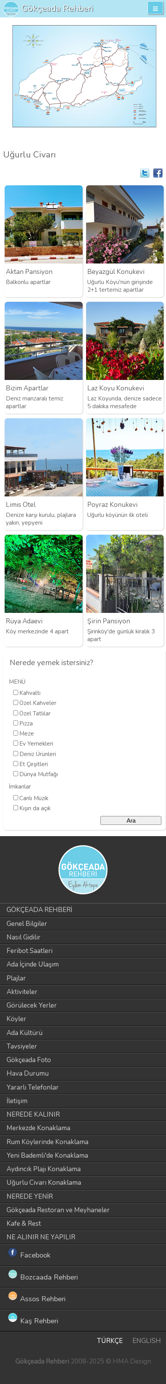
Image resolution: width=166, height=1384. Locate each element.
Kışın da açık (35, 808)
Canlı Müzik (33, 798)
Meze (26, 733)
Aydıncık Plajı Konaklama (44, 1169)
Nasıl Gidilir (24, 937)
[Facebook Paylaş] (158, 173)
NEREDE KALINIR (33, 1114)
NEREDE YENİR (30, 1196)
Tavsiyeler (22, 1046)
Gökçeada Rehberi (57, 8)
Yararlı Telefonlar (33, 1087)
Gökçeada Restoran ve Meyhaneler (58, 1210)
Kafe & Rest (24, 1223)
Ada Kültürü (24, 1032)
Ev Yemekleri (36, 744)
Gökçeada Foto (29, 1060)
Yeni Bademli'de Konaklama (47, 1155)
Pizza (26, 723)
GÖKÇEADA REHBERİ (39, 909)
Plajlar (16, 978)
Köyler (16, 1018)
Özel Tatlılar (35, 713)
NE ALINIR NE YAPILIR (41, 1237)
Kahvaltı (30, 693)
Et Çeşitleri (33, 764)
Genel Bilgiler (27, 923)
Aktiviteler (22, 991)
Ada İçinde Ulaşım (33, 964)
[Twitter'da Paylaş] (144, 173)
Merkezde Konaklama (38, 1128)
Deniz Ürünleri (37, 754)
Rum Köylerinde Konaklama (47, 1142)
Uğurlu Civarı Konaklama (44, 1182)
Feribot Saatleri (30, 950)
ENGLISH (146, 1340)
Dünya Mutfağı (38, 774)
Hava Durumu (28, 1073)
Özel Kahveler (37, 703)
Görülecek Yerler (32, 1005)
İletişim (17, 1101)
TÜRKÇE (110, 1340)
